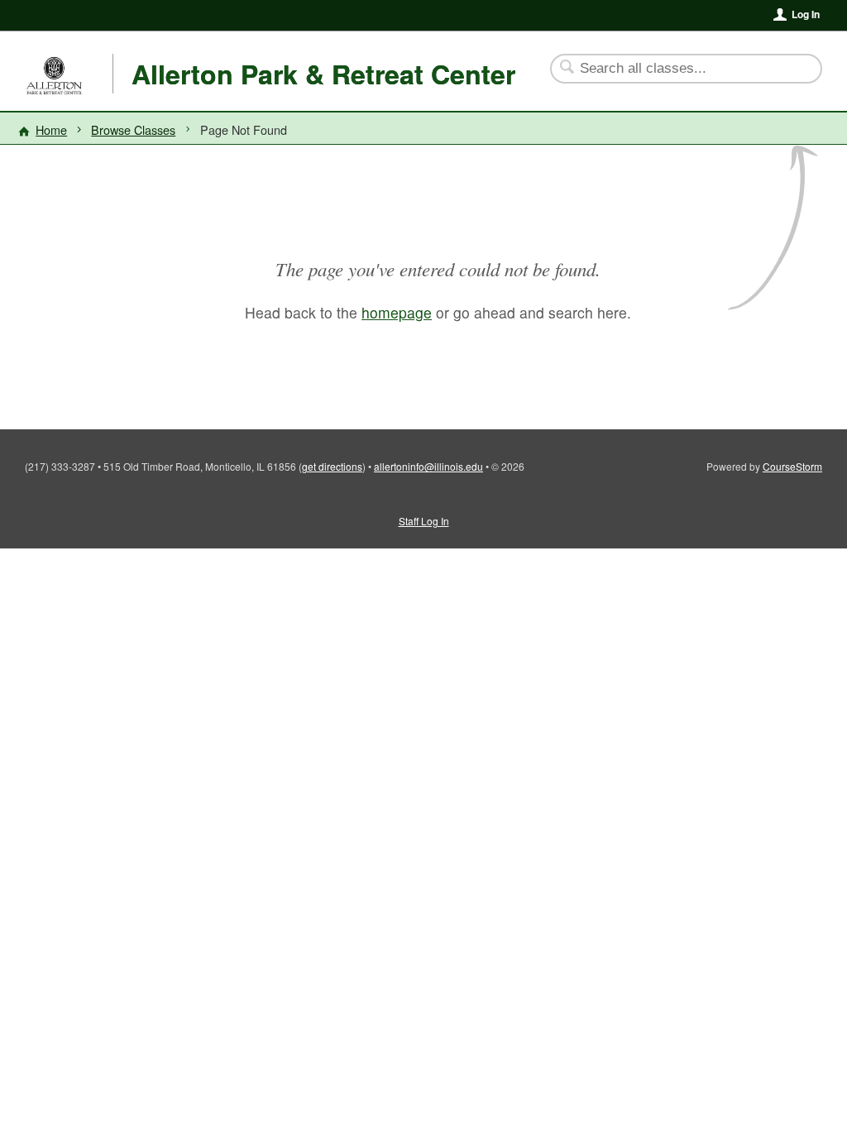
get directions (332, 466)
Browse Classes (133, 129)
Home (51, 129)
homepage (396, 312)
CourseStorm (792, 466)
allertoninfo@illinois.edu (428, 466)
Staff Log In (424, 521)
